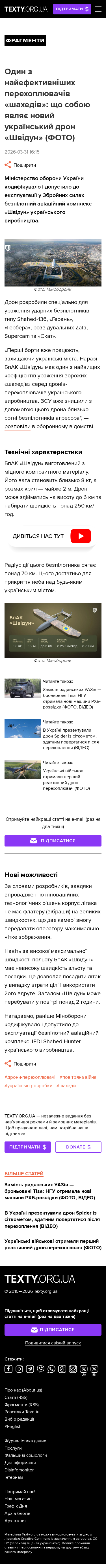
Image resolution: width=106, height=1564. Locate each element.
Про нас (13, 1390)
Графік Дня (16, 1506)
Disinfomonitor (19, 1470)
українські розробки (29, 1086)
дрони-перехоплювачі (31, 1077)
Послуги (13, 1448)
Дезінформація (20, 1462)
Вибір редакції (19, 1419)
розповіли (18, 426)
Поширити (24, 165)
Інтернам (14, 1477)
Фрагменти (16, 1405)
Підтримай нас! (20, 1492)
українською (49, 1543)
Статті (10, 1397)
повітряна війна (79, 1077)
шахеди (67, 1086)
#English (13, 1426)
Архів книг (16, 1521)
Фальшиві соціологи (26, 1455)
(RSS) (22, 1397)
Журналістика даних (25, 1441)
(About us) (32, 1390)
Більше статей (24, 1174)
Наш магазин (18, 1499)
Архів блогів (18, 1513)
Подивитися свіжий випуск (53, 1343)
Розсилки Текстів (22, 1412)
